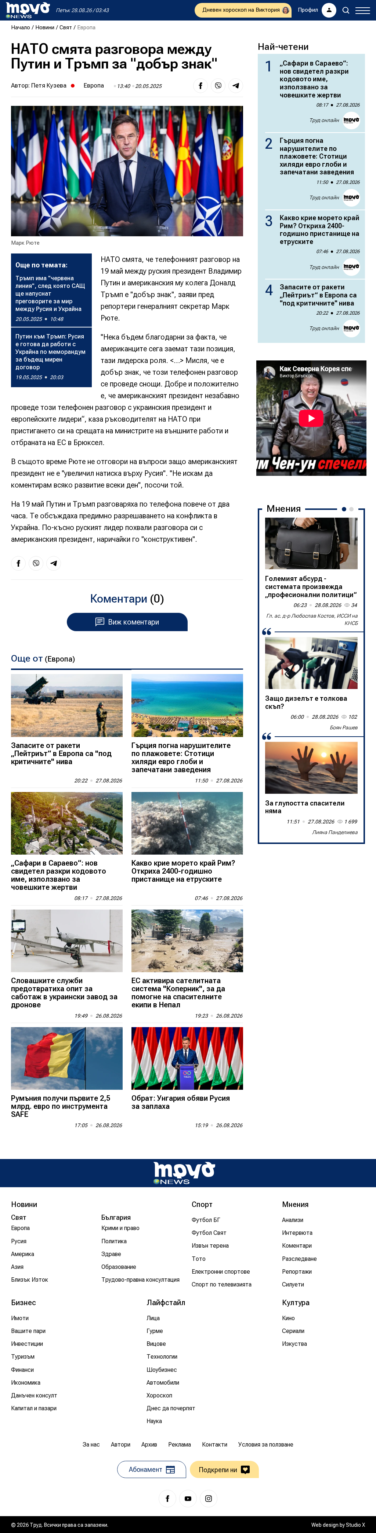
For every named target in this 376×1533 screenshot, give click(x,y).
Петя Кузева (48, 85)
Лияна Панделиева (335, 832)
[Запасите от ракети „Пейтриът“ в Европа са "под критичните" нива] (67, 705)
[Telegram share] (235, 85)
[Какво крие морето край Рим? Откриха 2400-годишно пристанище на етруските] (187, 823)
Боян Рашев (344, 727)
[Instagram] (208, 1498)
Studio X (355, 1525)
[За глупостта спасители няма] (311, 768)
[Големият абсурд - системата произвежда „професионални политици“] (311, 544)
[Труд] (184, 1173)
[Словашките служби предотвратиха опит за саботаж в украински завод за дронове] (67, 941)
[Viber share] (218, 85)
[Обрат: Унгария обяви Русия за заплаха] (187, 1058)
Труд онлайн (324, 120)
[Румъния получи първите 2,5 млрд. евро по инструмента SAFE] (67, 1058)
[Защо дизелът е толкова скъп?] (311, 663)
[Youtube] (188, 1498)
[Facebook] (167, 1498)
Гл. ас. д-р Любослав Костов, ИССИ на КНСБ (312, 619)
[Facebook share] (200, 85)
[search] (346, 10)
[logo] (28, 10)
